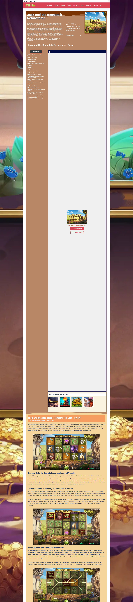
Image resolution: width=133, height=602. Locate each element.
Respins (78, 28)
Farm (67, 28)
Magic (74, 28)
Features (69, 5)
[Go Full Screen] (49, 52)
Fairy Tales (77, 26)
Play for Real (78, 228)
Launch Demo (78, 232)
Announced (88, 5)
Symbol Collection (70, 30)
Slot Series (76, 5)
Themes (63, 5)
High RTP (71, 28)
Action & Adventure (76, 24)
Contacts (95, 5)
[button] (101, 5)
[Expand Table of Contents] (81, 35)
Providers (56, 5)
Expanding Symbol (70, 26)
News (82, 5)
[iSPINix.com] (32, 5)
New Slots (49, 5)
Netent (72, 23)
